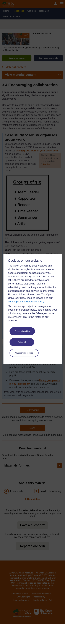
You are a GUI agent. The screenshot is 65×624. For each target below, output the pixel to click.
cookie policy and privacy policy (26, 301)
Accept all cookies (22, 331)
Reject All (22, 342)
